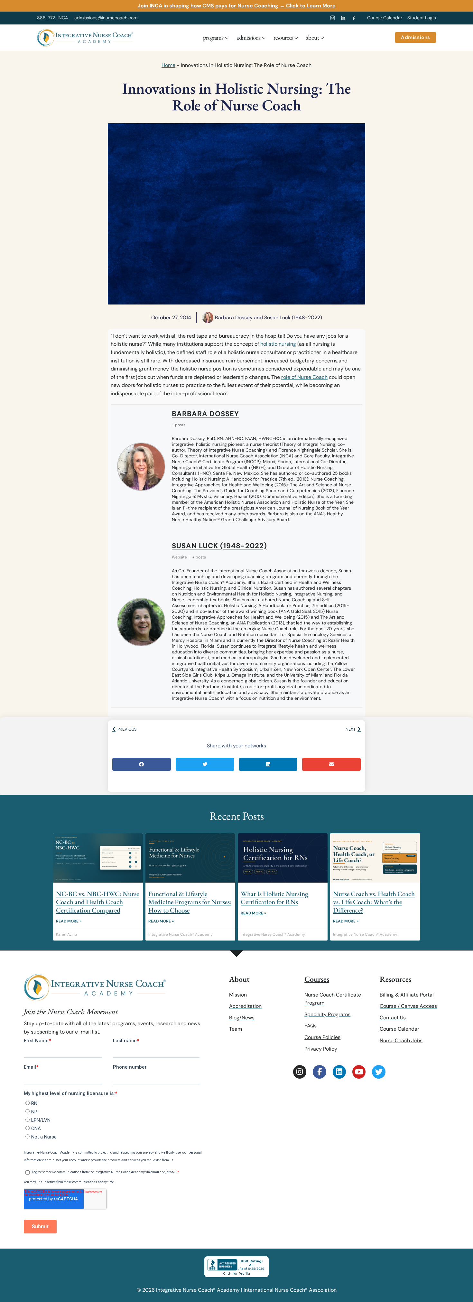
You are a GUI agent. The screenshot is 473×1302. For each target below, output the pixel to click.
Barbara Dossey (205, 413)
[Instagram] (332, 18)
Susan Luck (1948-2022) (219, 545)
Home (168, 65)
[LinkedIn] (343, 18)
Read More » (68, 921)
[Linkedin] (339, 1071)
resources (283, 37)
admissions (248, 37)
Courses (316, 979)
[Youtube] (359, 1071)
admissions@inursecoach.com (105, 18)
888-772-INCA (52, 18)
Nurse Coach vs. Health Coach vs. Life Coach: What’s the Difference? (374, 901)
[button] (141, 764)
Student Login (421, 18)
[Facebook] (354, 18)
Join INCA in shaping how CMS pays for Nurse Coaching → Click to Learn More (237, 5)
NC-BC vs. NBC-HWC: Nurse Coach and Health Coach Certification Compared (97, 901)
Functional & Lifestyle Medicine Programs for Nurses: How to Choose (189, 901)
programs (213, 37)
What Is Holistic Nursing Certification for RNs (274, 897)
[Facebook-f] (319, 1071)
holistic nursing (278, 344)
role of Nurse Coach (304, 377)
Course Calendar (384, 18)
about (312, 37)
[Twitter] (378, 1071)
